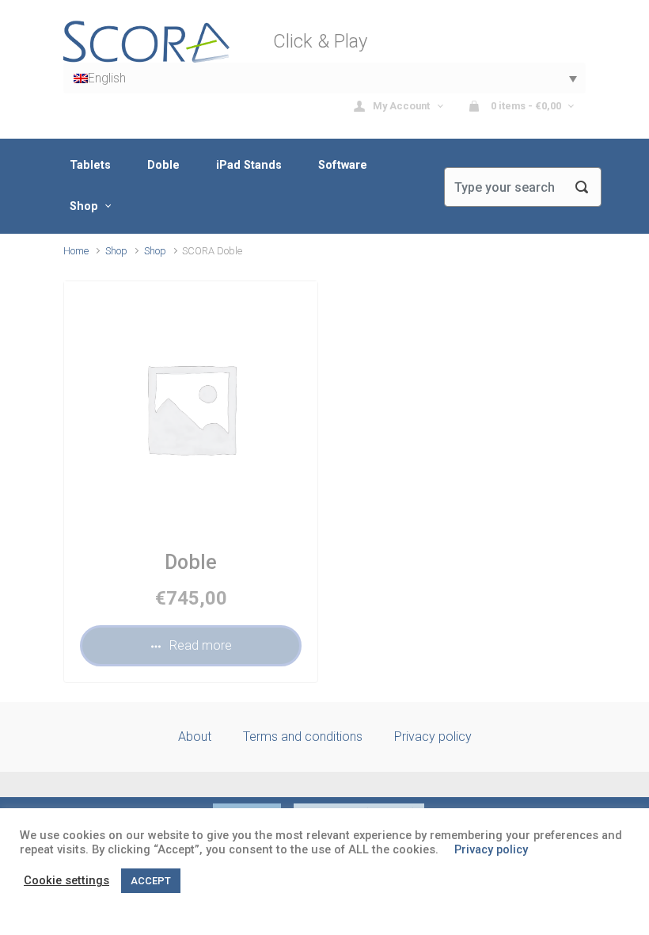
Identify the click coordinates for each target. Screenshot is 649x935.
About (194, 736)
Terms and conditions (302, 736)
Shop (116, 251)
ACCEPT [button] (151, 881)
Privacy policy (433, 736)
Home (76, 251)
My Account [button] (402, 106)
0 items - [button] (524, 106)
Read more (200, 645)
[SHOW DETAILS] (190, 408)
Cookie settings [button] (66, 880)
